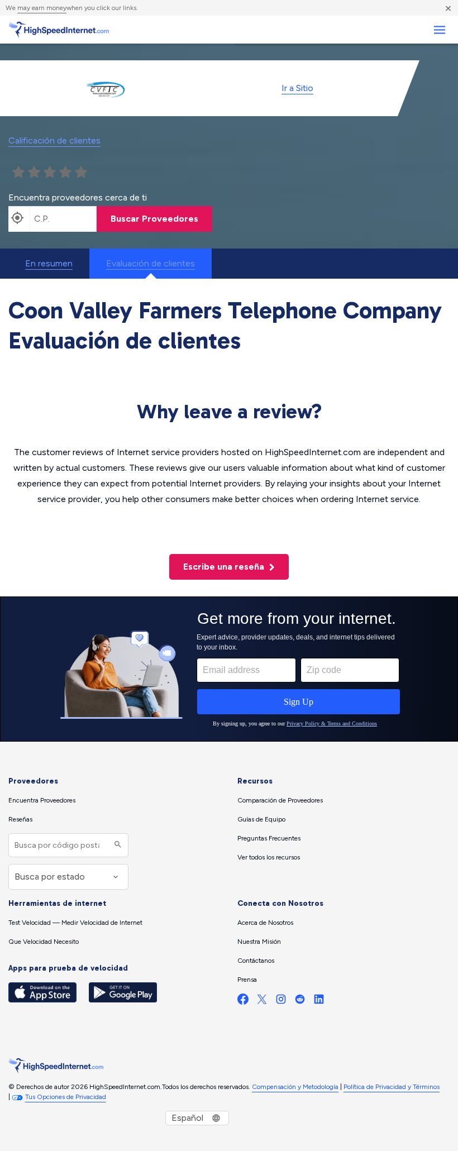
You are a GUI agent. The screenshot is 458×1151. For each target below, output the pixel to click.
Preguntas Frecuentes (268, 838)
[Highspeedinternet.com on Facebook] (243, 1002)
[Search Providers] (116, 845)
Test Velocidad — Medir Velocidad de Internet (75, 922)
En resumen (49, 263)
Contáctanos (255, 960)
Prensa (247, 979)
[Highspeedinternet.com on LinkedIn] (319, 1002)
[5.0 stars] (81, 172)
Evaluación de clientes (150, 263)
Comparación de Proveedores (280, 800)
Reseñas (20, 819)
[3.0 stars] (50, 172)
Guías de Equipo (261, 819)
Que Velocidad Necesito (43, 941)
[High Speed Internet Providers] (58, 30)
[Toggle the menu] (439, 30)
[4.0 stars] (65, 172)
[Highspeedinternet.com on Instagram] (281, 1002)
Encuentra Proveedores (41, 800)
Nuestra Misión (259, 941)
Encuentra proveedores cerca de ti (77, 197)
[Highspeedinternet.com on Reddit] (300, 1002)
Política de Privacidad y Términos (392, 1087)
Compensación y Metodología (295, 1087)
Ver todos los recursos (268, 857)
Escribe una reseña (224, 566)
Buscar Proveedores (154, 218)
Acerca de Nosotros (265, 922)
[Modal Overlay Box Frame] (229, 669)
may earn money (41, 8)
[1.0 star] (18, 172)
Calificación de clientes (54, 140)
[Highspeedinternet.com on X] (262, 1002)
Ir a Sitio (297, 88)
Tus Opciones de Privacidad (65, 1097)
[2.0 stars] (34, 172)
